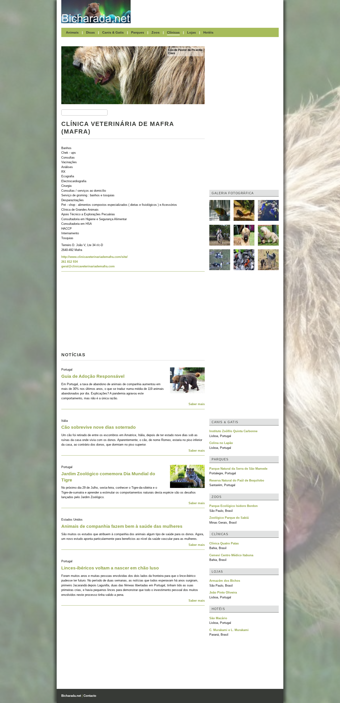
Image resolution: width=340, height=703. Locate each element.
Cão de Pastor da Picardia (185, 50)
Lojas (191, 32)
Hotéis (208, 32)
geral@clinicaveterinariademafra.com (88, 266)
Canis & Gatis (113, 32)
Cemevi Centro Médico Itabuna (231, 555)
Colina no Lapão (221, 443)
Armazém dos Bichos (224, 580)
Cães (171, 53)
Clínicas (173, 32)
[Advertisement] (207, 11)
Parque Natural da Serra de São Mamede (238, 468)
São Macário (218, 618)
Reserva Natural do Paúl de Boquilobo (236, 480)
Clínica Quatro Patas (224, 543)
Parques (137, 32)
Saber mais (197, 404)
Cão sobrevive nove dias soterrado (98, 427)
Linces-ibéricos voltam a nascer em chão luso (110, 568)
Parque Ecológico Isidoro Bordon (233, 506)
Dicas (90, 32)
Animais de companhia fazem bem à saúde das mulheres (121, 526)
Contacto (89, 695)
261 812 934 (69, 261)
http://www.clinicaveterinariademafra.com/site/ (94, 257)
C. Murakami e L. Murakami (229, 630)
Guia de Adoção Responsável (92, 376)
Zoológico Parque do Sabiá (229, 517)
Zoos (155, 32)
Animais (72, 32)
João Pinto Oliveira (223, 592)
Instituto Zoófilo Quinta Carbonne (233, 431)
